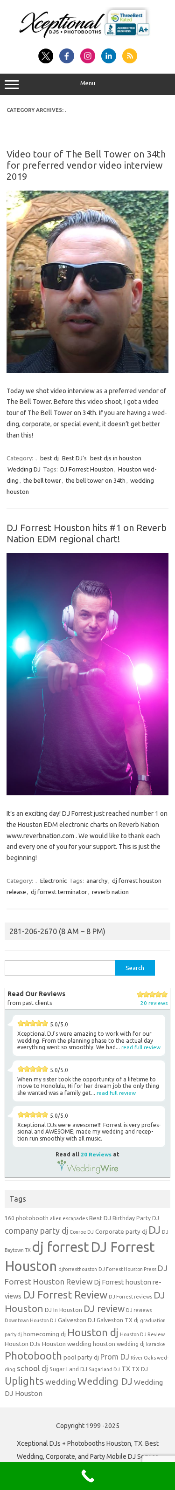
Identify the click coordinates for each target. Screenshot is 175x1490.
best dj (49, 458)
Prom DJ (114, 1357)
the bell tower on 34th (96, 480)
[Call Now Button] (87, 1476)
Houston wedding (66, 1343)
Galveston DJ (76, 1320)
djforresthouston (77, 1269)
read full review (141, 1047)
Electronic (53, 880)
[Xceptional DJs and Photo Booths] (87, 38)
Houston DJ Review (142, 1334)
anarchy (96, 880)
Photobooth (33, 1355)
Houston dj (93, 1332)
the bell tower (42, 480)
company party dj (36, 1230)
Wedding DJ (24, 469)
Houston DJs (23, 1343)
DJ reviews (139, 1310)
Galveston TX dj (118, 1320)
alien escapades (69, 1218)
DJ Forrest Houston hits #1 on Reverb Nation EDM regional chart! (87, 533)
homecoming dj (44, 1334)
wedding (60, 1381)
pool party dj (81, 1357)
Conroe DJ (82, 1232)
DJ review (104, 1309)
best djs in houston (115, 458)
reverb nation (110, 892)
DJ (154, 1230)
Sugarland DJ (104, 1369)
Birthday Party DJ (135, 1218)
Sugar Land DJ (68, 1369)
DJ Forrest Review (65, 1294)
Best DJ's (74, 458)
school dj (32, 1368)
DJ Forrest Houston (86, 469)
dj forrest (60, 1247)
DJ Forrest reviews (130, 1296)
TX (125, 1369)
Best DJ (100, 1218)
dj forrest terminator (59, 892)
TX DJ (140, 1369)
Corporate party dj (121, 1231)
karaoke (155, 1344)
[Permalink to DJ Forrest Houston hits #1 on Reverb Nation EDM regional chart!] (87, 793)
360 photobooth (27, 1218)
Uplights (24, 1381)
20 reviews (154, 1003)
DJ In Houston (63, 1310)
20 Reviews (96, 1154)
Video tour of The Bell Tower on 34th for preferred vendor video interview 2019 (86, 165)
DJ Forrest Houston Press (127, 1269)
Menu (87, 83)
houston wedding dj (119, 1344)
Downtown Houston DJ (30, 1320)
